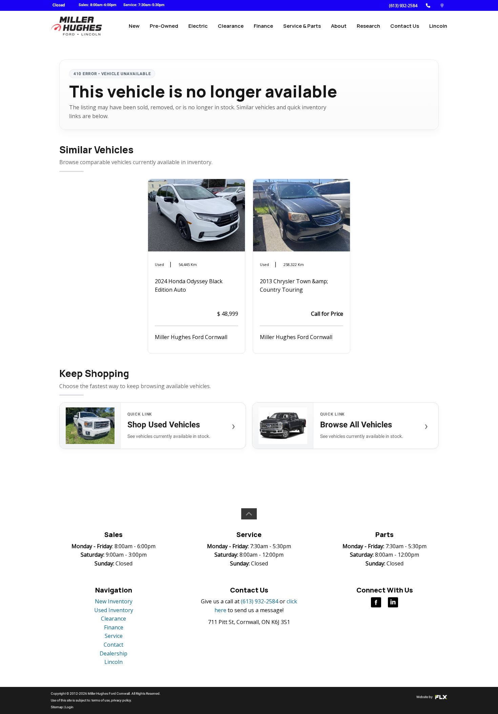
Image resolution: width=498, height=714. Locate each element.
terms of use (100, 700)
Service (114, 636)
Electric (198, 25)
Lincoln (438, 25)
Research (368, 25)
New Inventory (113, 601)
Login (69, 707)
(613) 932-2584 (403, 5)
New (134, 25)
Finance (263, 25)
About (339, 25)
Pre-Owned (164, 25)
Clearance (231, 25)
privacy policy (121, 700)
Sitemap (57, 707)
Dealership (113, 653)
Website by (424, 697)
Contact (113, 644)
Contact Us (404, 25)
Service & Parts (302, 25)
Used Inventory (113, 610)
